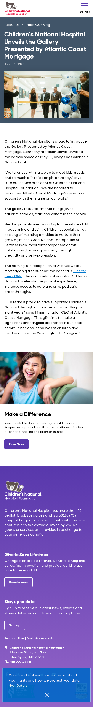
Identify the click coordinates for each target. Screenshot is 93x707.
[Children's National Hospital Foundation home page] (18, 8)
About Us (11, 24)
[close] (46, 694)
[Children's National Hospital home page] (29, 491)
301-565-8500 (20, 662)
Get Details (18, 685)
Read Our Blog (38, 24)
